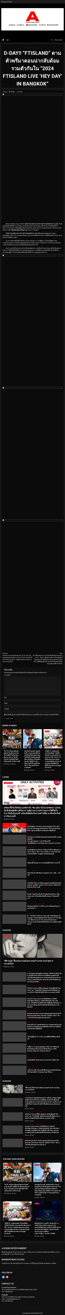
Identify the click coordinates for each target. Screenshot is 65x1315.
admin (6, 91)
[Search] (52, 39)
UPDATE (37, 47)
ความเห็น (7, 675)
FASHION (29, 834)
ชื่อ (5, 697)
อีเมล (6, 703)
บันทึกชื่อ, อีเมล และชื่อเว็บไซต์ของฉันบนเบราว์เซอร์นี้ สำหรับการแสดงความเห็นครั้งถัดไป (32, 714)
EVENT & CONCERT (29, 47)
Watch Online (58, 40)
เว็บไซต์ (6, 709)
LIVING (5, 783)
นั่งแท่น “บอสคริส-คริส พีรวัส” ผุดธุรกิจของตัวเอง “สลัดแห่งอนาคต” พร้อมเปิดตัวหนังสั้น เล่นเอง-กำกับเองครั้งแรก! (43, 896)
